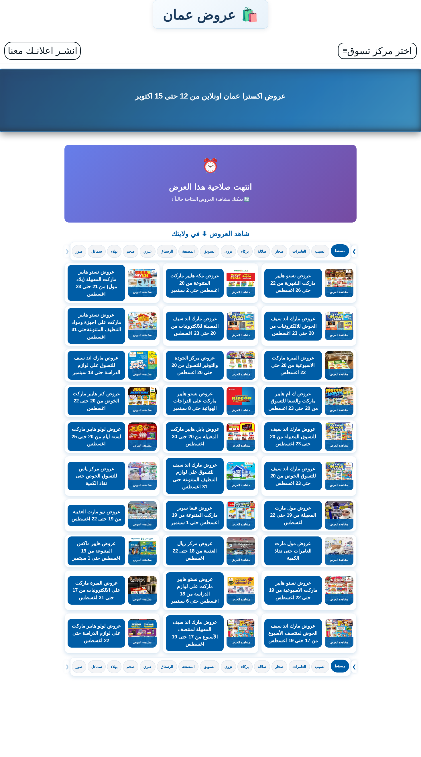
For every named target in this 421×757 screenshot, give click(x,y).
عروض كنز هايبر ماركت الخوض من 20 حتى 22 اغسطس (96, 401)
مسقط (340, 251)
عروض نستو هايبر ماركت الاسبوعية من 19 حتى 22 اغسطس (293, 590)
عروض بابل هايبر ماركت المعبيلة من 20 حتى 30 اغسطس (194, 436)
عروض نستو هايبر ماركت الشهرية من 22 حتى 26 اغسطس (293, 283)
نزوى (228, 251)
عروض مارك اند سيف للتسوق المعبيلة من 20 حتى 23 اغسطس (293, 436)
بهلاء (114, 251)
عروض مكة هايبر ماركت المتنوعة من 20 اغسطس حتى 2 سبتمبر (194, 283)
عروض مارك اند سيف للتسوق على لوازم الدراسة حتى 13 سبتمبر (96, 365)
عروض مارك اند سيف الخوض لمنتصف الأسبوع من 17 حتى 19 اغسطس (293, 633)
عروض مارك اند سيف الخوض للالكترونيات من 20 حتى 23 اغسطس (293, 326)
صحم (131, 251)
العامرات (299, 251)
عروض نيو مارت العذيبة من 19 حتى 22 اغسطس (96, 515)
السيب (320, 251)
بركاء (245, 251)
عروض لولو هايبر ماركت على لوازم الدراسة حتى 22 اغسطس (96, 633)
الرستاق (167, 251)
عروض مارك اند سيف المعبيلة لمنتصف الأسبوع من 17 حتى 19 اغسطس (195, 633)
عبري (147, 251)
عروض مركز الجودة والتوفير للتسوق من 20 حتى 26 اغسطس (195, 365)
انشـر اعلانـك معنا (42, 50)
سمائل (96, 251)
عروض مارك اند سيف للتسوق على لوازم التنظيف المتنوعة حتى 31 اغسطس (195, 476)
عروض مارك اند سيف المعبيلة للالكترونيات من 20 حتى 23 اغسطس (195, 326)
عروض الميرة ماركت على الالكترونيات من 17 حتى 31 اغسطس (96, 590)
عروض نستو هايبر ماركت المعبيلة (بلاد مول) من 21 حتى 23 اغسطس (96, 283)
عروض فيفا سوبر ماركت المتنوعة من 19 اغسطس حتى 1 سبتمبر (195, 515)
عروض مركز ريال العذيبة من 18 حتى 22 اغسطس (195, 551)
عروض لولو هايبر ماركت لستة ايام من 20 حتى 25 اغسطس (96, 436)
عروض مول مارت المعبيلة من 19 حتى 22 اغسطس (293, 515)
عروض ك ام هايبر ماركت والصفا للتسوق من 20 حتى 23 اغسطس (293, 401)
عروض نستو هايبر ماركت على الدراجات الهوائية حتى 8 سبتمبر (195, 401)
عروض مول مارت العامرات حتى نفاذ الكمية (293, 551)
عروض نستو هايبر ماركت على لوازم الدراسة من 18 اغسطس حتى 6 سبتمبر (195, 590)
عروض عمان (210, 14)
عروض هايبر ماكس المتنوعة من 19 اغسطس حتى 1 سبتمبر (96, 551)
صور (79, 251)
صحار (279, 251)
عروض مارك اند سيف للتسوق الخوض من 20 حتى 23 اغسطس (293, 476)
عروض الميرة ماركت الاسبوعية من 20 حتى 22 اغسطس (293, 365)
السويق (210, 251)
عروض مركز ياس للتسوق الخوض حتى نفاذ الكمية (96, 476)
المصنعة (188, 251)
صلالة (262, 251)
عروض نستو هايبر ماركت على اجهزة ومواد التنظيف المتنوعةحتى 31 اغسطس (96, 326)
